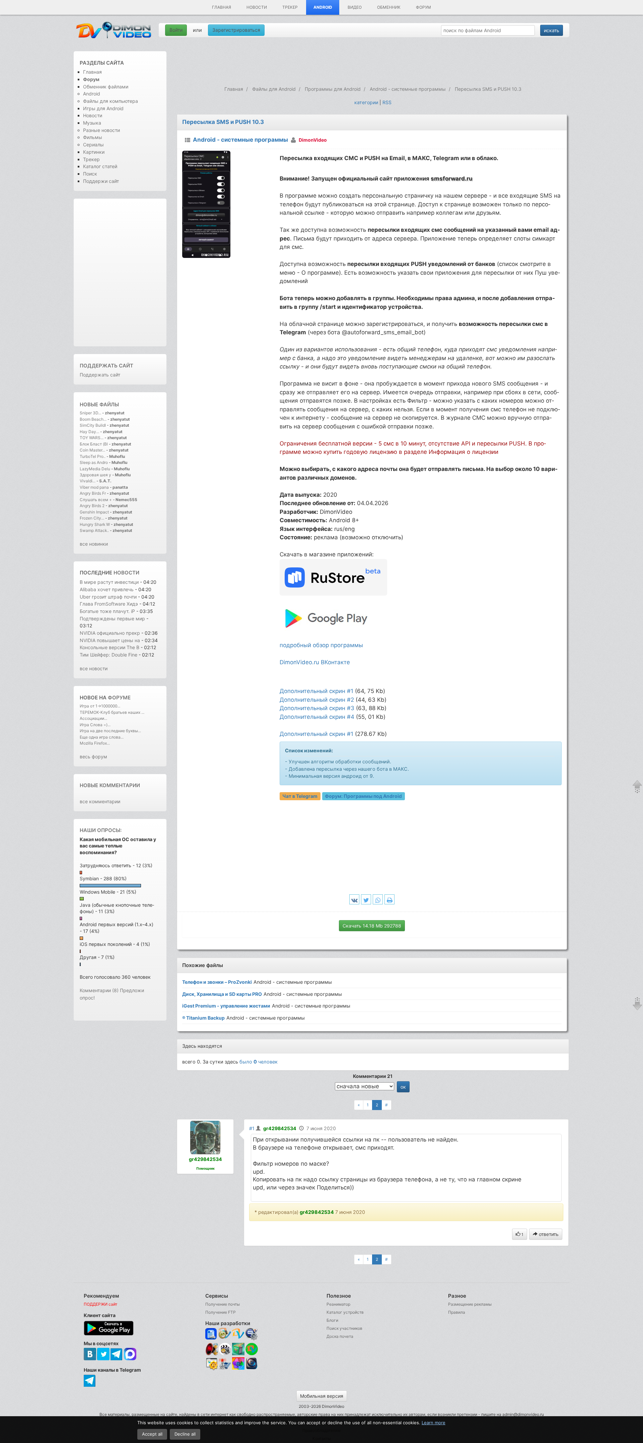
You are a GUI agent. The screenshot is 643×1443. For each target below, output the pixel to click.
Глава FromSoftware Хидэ (109, 604)
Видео (355, 7)
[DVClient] (238, 1334)
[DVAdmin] (211, 1364)
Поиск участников (344, 1328)
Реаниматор (338, 1304)
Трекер (290, 7)
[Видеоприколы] (225, 1353)
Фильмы (92, 137)
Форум (423, 7)
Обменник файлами (105, 86)
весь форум (93, 756)
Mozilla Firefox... (95, 743)
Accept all (152, 1434)
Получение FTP (220, 1312)
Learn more (433, 1422)
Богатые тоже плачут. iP (107, 611)
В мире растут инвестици (109, 582)
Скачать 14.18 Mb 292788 (372, 926)
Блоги (332, 1320)
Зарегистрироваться (236, 30)
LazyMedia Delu (95, 468)
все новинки (94, 544)
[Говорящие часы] (211, 1349)
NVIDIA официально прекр (110, 633)
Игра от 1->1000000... (100, 705)
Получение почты (222, 1304)
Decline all (185, 1434)
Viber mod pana (94, 487)
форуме (119, 697)
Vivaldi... (87, 480)
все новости (94, 668)
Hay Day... (89, 431)
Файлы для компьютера (110, 101)
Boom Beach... (93, 419)
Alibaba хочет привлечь (107, 589)
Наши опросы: (101, 830)
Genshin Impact (94, 511)
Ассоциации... (93, 718)
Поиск (90, 174)
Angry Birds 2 (92, 505)
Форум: (363, 796)
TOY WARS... (91, 437)
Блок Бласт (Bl (94, 443)
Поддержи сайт (101, 181)
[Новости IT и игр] (225, 1368)
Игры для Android (103, 108)
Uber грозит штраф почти (108, 597)
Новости (256, 7)
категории (366, 102)
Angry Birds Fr (93, 493)
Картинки (93, 152)
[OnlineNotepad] (211, 1334)
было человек (258, 1061)
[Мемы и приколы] (225, 1334)
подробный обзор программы (321, 645)
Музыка (92, 123)
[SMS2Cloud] (251, 1334)
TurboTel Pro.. (92, 456)
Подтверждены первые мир (112, 618)
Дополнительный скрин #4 (317, 716)
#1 (252, 1128)
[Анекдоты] (238, 1353)
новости (126, 572)
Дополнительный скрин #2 (317, 699)
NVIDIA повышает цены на (110, 640)
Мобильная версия (321, 1396)
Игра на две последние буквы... (110, 730)
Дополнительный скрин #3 (317, 708)
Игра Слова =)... (95, 724)
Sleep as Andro (94, 462)
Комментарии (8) (99, 990)
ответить (548, 1234)
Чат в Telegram (299, 796)
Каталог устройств (345, 1312)
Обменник (389, 7)
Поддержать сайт (106, 365)
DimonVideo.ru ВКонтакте (315, 662)
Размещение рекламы (470, 1304)
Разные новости (101, 130)
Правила (456, 1312)
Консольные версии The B (109, 647)
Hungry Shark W (95, 524)
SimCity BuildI (93, 425)
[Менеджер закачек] (251, 1349)
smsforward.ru (452, 178)
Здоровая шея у (95, 474)
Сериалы (93, 144)
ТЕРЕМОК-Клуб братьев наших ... (112, 712)
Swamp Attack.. (94, 530)
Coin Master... (92, 450)
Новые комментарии (110, 785)
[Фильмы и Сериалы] (251, 1368)
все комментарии (100, 801)
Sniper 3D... (90, 412)
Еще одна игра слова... (102, 737)
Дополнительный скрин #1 (316, 691)
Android (322, 7)
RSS (386, 102)
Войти (176, 30)
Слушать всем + (96, 499)
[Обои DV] (238, 1368)
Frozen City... (92, 518)
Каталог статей (100, 166)
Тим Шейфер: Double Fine (108, 655)
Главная (221, 7)
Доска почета (340, 1336)
